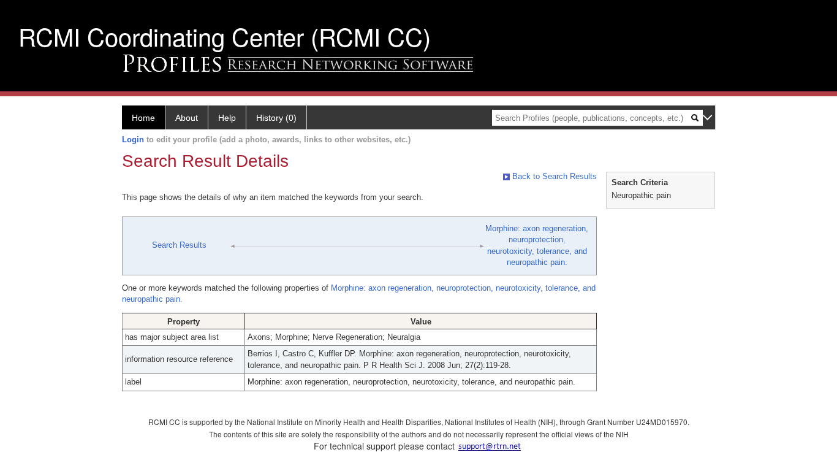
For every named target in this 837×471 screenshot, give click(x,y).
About (186, 118)
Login (133, 139)
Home (143, 118)
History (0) (276, 118)
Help (227, 118)
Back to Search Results (553, 176)
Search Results (179, 245)
